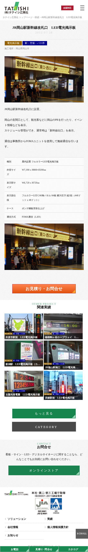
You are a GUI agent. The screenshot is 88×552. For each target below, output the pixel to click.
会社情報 (13, 527)
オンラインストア (44, 470)
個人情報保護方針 (58, 527)
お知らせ (13, 535)
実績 (37, 17)
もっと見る (44, 413)
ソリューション (17, 518)
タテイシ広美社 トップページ (18, 17)
